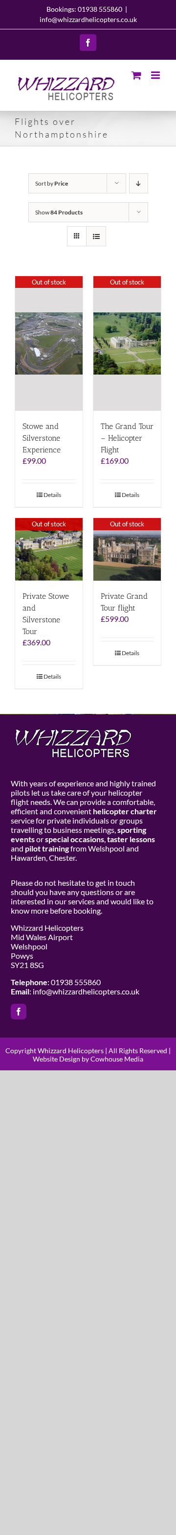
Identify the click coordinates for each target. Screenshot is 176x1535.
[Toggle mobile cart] (136, 75)
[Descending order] (138, 183)
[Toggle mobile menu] (156, 75)
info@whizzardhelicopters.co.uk (88, 19)
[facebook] (18, 1011)
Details (52, 494)
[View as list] (96, 236)
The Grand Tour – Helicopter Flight (127, 438)
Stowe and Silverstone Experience (41, 438)
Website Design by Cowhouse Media (88, 1059)
